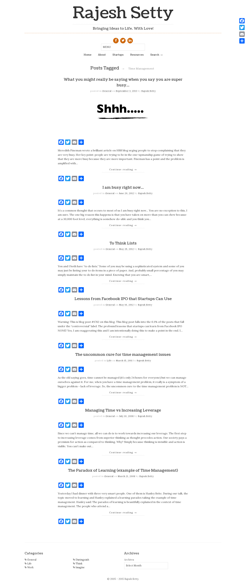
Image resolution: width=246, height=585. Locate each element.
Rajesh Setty (123, 13)
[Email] (242, 34)
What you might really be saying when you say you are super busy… (123, 82)
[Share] (242, 41)
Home (87, 54)
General (106, 91)
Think (78, 563)
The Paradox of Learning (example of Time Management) (123, 470)
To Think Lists (123, 243)
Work (30, 567)
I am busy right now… (123, 187)
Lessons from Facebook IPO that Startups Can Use (123, 299)
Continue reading (123, 169)
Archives (129, 559)
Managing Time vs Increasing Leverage (123, 410)
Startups (118, 54)
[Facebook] (242, 20)
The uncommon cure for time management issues (123, 354)
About (102, 54)
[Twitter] (242, 27)
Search (154, 54)
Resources (137, 54)
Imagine (80, 567)
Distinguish (82, 559)
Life (109, 360)
